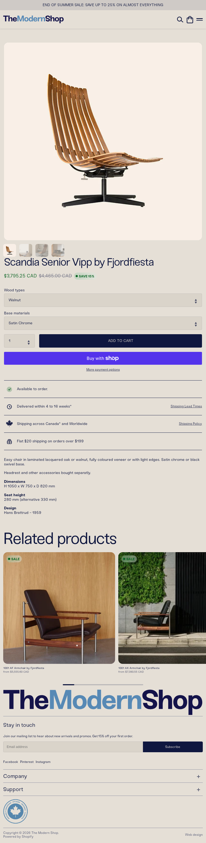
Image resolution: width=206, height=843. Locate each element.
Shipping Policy (190, 424)
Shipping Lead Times (186, 406)
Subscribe (172, 747)
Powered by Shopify (18, 836)
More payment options (103, 369)
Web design (194, 835)
